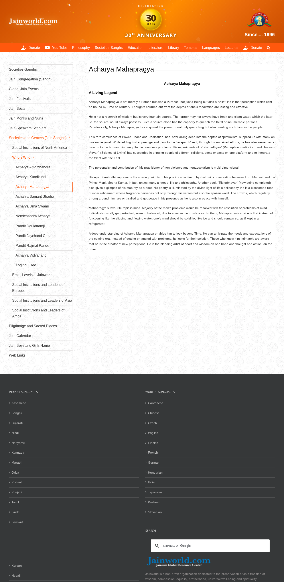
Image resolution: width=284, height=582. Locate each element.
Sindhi (16, 512)
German (154, 462)
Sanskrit (17, 522)
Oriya (15, 472)
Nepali (16, 575)
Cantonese (155, 403)
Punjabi (17, 492)
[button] (268, 47)
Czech (152, 423)
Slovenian (155, 512)
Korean (17, 565)
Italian (152, 482)
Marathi (17, 462)
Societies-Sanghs (23, 69)
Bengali (17, 413)
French (153, 452)
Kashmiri (154, 502)
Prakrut (17, 482)
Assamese (19, 403)
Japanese (155, 492)
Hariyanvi (18, 442)
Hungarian (155, 472)
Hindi (15, 433)
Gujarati (17, 423)
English (153, 433)
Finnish (153, 442)
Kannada (18, 452)
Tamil (15, 502)
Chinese (154, 413)
